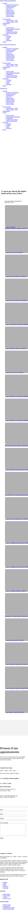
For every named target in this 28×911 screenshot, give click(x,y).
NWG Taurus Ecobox (8, 909)
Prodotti (5, 882)
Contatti (5, 897)
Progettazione (6, 906)
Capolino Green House (8, 907)
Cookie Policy (6, 895)
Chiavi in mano (7, 904)
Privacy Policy (6, 894)
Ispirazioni (5, 886)
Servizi (5, 883)
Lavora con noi (7, 898)
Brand (4, 885)
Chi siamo (5, 888)
